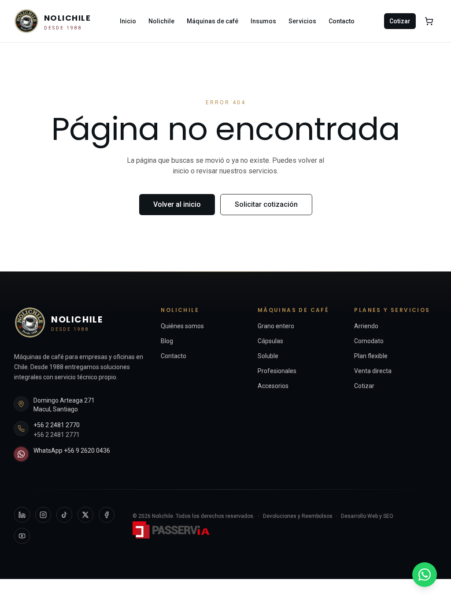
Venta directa (373, 370)
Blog (167, 340)
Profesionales (277, 370)
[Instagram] (43, 515)
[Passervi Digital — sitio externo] (172, 530)
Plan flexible (371, 355)
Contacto (342, 21)
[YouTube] (22, 536)
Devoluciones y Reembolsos (298, 516)
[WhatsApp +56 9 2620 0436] (424, 574)
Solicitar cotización (266, 204)
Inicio (128, 21)
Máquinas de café (212, 21)
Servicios (302, 21)
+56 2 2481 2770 (56, 425)
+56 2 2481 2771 (56, 434)
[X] (85, 515)
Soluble (268, 355)
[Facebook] (107, 515)
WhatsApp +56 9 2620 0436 (71, 450)
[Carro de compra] (429, 21)
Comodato (369, 340)
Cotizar (399, 21)
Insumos (263, 21)
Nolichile (161, 21)
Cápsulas (270, 340)
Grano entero (276, 326)
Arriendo (366, 326)
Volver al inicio (177, 204)
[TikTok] (64, 515)
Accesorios (273, 385)
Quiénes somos (182, 326)
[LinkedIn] (22, 515)
